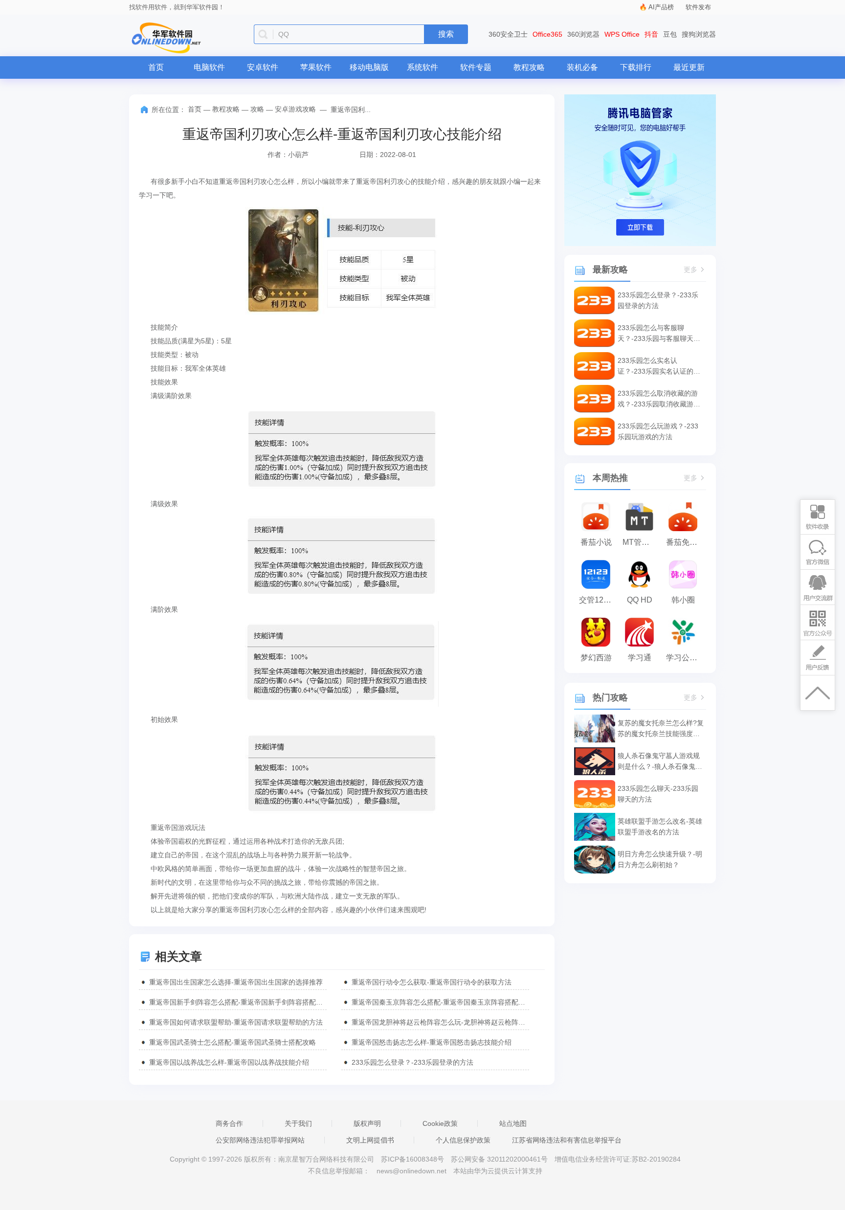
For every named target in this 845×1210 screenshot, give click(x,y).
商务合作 (229, 1123)
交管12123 (598, 600)
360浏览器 (583, 34)
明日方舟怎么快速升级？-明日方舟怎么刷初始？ (660, 859)
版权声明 (367, 1123)
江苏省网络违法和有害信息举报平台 (567, 1140)
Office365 (547, 34)
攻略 (257, 109)
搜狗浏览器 (699, 34)
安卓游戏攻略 (295, 109)
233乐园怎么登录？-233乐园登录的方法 (412, 1062)
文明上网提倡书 (370, 1140)
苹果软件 (316, 67)
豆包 (670, 34)
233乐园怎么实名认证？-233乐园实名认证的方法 (659, 367)
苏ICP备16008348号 (412, 1159)
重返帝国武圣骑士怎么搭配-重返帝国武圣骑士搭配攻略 (232, 1042)
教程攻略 (529, 67)
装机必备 (582, 67)
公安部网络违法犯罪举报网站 (260, 1140)
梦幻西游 (596, 657)
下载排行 (635, 67)
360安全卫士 (508, 34)
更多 (690, 269)
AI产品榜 (661, 7)
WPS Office (622, 34)
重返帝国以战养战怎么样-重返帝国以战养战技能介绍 (229, 1062)
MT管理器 (640, 542)
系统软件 (422, 67)
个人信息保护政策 (463, 1140)
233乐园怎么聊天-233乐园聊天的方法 (658, 793)
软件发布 (698, 7)
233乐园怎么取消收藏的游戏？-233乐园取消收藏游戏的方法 (659, 399)
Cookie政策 (440, 1123)
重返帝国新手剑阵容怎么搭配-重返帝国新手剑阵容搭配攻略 (238, 1002)
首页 (156, 67)
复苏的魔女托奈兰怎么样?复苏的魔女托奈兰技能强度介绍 (661, 729)
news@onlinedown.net (411, 1171)
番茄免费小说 (685, 542)
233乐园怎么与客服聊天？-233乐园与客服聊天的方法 (659, 334)
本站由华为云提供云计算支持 (497, 1171)
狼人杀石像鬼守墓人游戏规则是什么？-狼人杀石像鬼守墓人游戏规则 (660, 762)
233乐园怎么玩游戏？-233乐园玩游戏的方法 (658, 431)
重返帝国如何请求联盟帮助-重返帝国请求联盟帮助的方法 (236, 1022)
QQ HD (639, 600)
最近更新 (689, 67)
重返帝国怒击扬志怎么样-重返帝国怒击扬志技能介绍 (431, 1042)
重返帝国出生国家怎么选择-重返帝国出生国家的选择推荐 (236, 982)
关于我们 (298, 1123)
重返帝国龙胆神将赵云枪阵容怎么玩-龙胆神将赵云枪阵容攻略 (440, 1022)
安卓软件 (262, 67)
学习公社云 (685, 657)
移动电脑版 (369, 67)
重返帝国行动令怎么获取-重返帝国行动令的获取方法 (431, 982)
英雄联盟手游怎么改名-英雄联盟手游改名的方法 (660, 826)
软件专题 (475, 67)
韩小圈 (683, 600)
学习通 (639, 657)
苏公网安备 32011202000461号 (500, 1159)
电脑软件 (209, 67)
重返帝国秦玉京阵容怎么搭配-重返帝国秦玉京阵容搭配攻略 (440, 1002)
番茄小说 (596, 542)
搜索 (446, 34)
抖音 (651, 34)
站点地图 (513, 1123)
